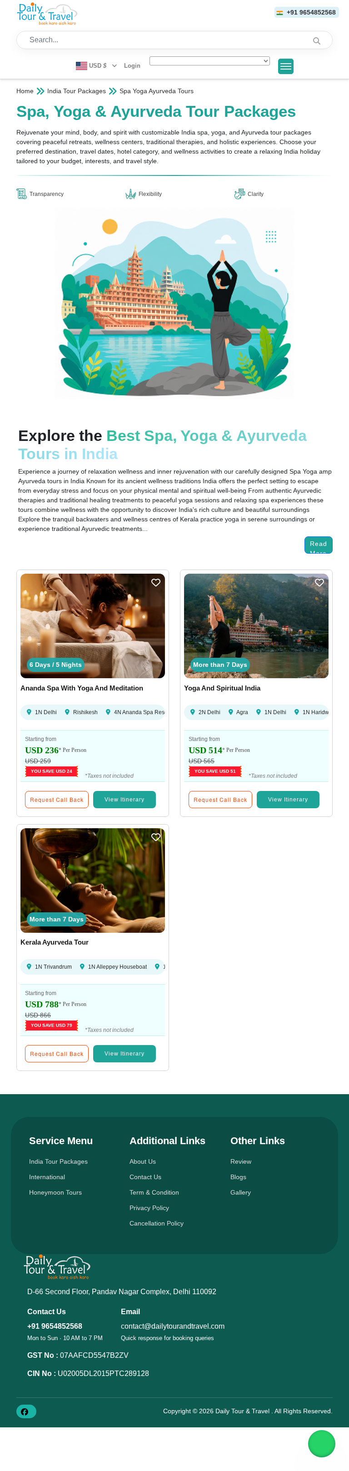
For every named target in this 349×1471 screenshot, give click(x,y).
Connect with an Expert (175, 870)
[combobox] (40, 639)
